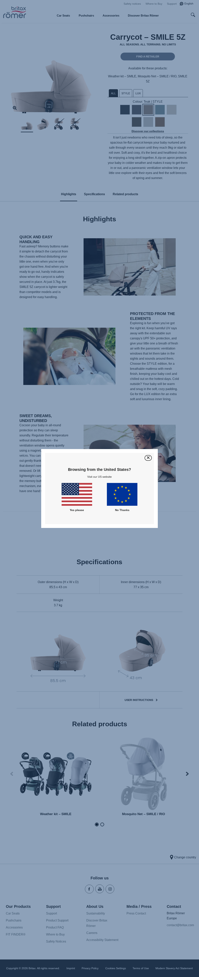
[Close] (148, 458)
